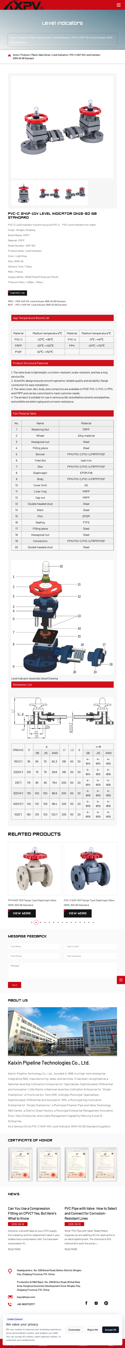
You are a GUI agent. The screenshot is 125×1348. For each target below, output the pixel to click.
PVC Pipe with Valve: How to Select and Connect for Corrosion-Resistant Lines (89, 1213)
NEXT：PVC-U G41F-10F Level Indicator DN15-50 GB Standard (37, 304)
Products (23, 37)
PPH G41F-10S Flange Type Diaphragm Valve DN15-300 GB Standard (32, 902)
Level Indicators (61, 37)
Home (13, 37)
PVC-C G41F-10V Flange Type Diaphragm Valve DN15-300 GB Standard (89, 902)
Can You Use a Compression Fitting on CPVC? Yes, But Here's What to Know (30, 1213)
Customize (74, 1329)
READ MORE (12, 1249)
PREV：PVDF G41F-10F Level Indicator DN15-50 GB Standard (37, 301)
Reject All (92, 1329)
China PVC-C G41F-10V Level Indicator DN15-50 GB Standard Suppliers (67, 1126)
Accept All (110, 1329)
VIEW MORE (22, 913)
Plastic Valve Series (40, 37)
